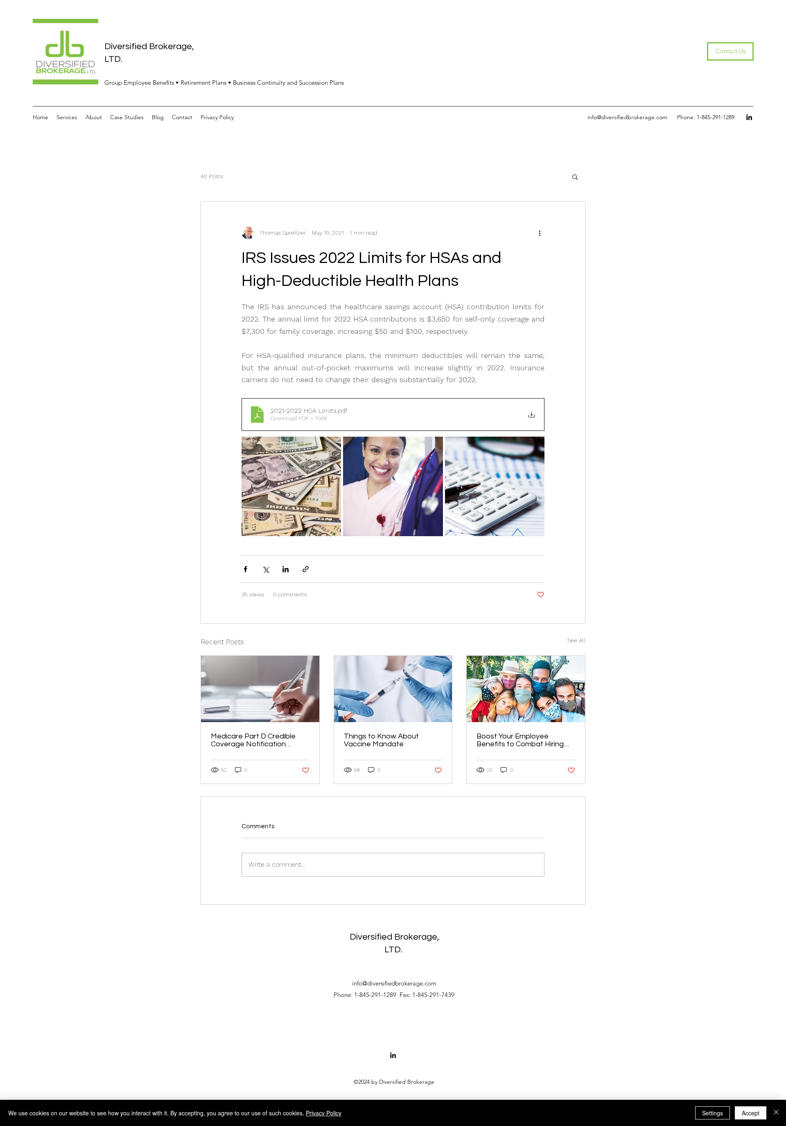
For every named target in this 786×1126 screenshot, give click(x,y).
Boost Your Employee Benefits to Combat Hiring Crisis (520, 740)
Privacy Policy (323, 1113)
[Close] (776, 1112)
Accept (750, 1113)
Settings (712, 1113)
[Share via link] (305, 569)
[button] (575, 176)
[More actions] (539, 233)
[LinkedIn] (749, 117)
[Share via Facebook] (245, 569)
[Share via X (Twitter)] (265, 569)
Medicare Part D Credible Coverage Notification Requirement (253, 740)
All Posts (212, 176)
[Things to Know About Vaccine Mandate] (393, 689)
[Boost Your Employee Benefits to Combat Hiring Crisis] (526, 689)
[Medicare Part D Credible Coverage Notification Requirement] (260, 689)
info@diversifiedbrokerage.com (627, 117)
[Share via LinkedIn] (285, 569)
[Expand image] (291, 486)
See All (576, 640)
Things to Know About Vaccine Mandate (381, 740)
